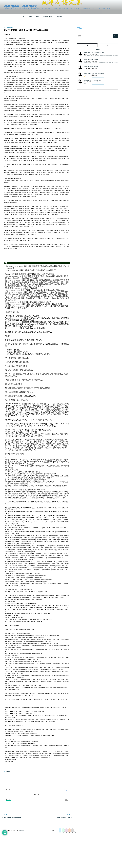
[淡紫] (66, 830)
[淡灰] (72, 830)
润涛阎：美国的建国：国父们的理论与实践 (94, 73)
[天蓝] (60, 830)
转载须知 (21, 830)
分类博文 (59, 17)
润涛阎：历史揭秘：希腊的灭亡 (91, 59)
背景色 (30, 17)
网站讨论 (38, 17)
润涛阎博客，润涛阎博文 (20, 6)
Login (66, 790)
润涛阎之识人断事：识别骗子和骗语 (92, 80)
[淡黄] (69, 830)
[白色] (75, 830)
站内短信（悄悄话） (48, 17)
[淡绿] (63, 830)
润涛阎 (11, 27)
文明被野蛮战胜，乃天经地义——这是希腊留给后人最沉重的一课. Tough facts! (101, 62)
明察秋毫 (8, 771)
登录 (24, 17)
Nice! (85, 83)
